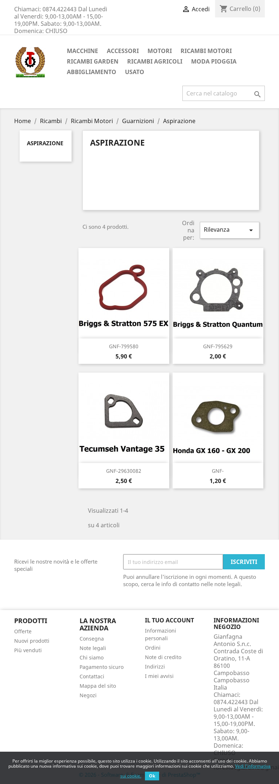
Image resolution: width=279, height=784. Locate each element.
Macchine (82, 51)
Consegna (92, 638)
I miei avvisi (159, 676)
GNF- (218, 470)
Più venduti (28, 650)
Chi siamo (92, 657)
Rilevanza (229, 230)
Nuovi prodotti (31, 640)
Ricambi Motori (206, 51)
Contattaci (92, 676)
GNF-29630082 (123, 470)
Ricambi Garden (92, 61)
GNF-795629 (217, 346)
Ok (152, 776)
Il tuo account (169, 620)
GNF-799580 (123, 346)
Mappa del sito (98, 685)
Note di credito (163, 657)
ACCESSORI (123, 51)
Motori (159, 51)
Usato (134, 72)
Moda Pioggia (213, 61)
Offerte (23, 631)
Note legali (93, 648)
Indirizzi (155, 666)
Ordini (153, 647)
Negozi (88, 695)
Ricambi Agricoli (154, 61)
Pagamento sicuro (102, 666)
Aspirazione (45, 143)
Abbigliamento (91, 72)
